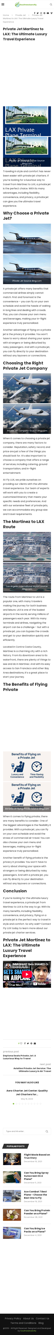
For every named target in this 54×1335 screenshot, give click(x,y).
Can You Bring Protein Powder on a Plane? (37, 1212)
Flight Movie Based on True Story (37, 1156)
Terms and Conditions (23, 1323)
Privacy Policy (13, 1318)
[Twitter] (38, 13)
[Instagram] (41, 13)
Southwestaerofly (28, 1330)
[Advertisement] (27, 72)
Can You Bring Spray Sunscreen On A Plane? (36, 1176)
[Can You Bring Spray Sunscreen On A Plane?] (12, 1177)
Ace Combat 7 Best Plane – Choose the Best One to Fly (35, 1194)
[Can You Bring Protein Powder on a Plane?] (12, 1215)
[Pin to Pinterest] (31, 1043)
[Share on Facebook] (25, 1043)
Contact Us (42, 1318)
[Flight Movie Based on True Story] (12, 1159)
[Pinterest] (44, 13)
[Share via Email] (35, 1043)
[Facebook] (34, 13)
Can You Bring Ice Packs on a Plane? (35, 1230)
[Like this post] (21, 1043)
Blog (41, 1323)
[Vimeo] (51, 13)
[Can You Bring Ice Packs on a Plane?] (12, 1233)
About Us (28, 1318)
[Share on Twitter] (28, 1043)
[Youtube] (48, 13)
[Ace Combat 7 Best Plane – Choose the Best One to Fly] (12, 1196)
